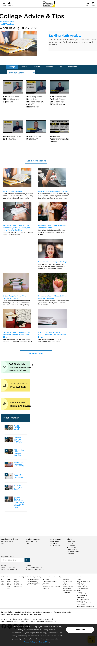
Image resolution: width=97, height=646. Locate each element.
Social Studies (18, 584)
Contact (79, 592)
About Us (45, 588)
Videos (65, 583)
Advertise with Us (82, 588)
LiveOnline (66, 584)
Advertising (54, 543)
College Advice (32, 581)
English (16, 583)
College (12, 67)
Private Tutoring (68, 586)
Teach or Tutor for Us (83, 581)
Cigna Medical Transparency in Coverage (73, 551)
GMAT (9, 581)
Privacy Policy (29, 642)
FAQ (2, 543)
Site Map (37, 614)
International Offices (69, 590)
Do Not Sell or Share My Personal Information (52, 612)
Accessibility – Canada (84, 603)
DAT (8, 586)
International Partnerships (85, 594)
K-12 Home (45, 579)
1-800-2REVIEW (7, 541)
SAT (2, 579)
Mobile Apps (67, 588)
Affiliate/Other (55, 545)
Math (15, 579)
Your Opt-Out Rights (10, 614)
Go (27, 560)
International (55, 541)
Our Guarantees (82, 595)
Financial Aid (31, 584)
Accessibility (71, 547)
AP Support (17, 586)
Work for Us (80, 583)
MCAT (9, 584)
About (79, 579)
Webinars (66, 579)
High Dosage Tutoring (49, 581)
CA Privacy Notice (23, 612)
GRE (8, 579)
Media (78, 590)
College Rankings (33, 579)
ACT (2, 581)
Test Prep (45, 584)
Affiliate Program (82, 584)
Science (16, 581)
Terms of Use (44, 642)
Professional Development (51, 586)
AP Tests (4, 584)
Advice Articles (67, 581)
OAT (8, 588)
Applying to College (33, 583)
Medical (24, 67)
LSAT (9, 583)
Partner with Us (82, 586)
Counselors (66, 592)
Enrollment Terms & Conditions (71, 543)
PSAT (3, 583)
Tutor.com (45, 583)
